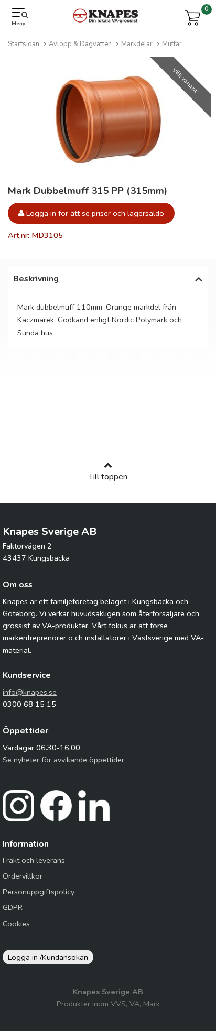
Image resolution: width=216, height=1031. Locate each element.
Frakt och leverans (34, 860)
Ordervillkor (22, 876)
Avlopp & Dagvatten (80, 44)
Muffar (172, 44)
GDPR (13, 907)
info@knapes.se (30, 692)
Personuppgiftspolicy (38, 891)
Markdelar (137, 44)
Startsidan (23, 44)
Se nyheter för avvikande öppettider (63, 759)
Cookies (16, 923)
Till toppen (108, 476)
